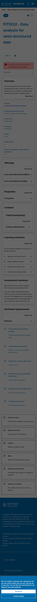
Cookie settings (18, 596)
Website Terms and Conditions (11, 587)
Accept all (18, 591)
